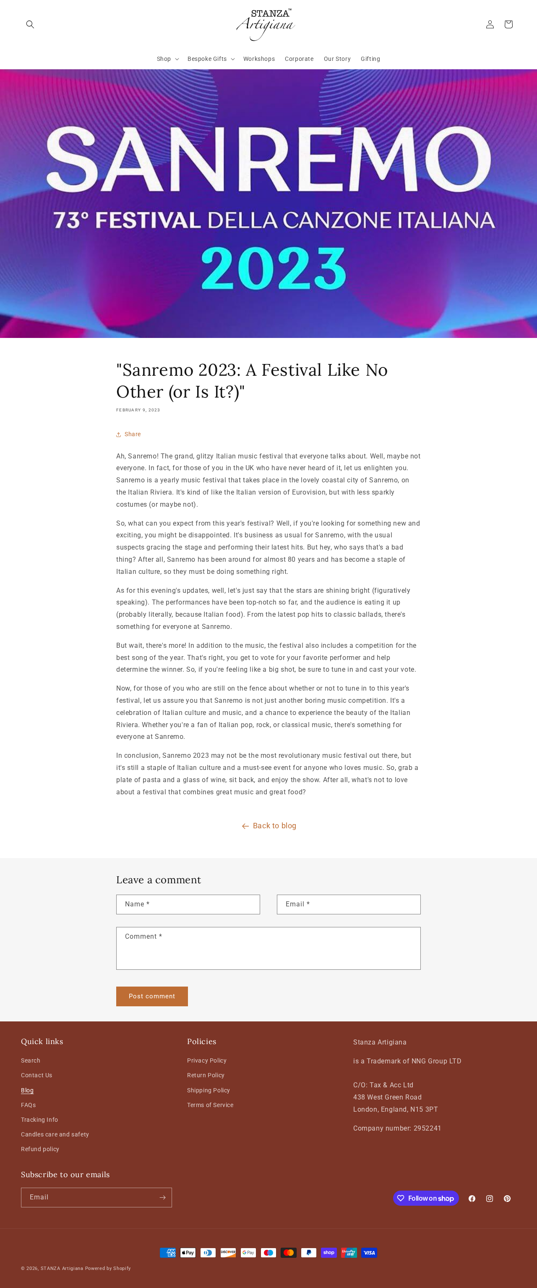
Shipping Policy (208, 1090)
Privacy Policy (207, 1061)
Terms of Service (210, 1105)
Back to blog (275, 825)
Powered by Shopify (108, 1268)
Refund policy (40, 1149)
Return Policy (206, 1075)
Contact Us (36, 1075)
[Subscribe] (162, 1197)
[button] (30, 24)
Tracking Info (39, 1119)
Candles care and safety (55, 1134)
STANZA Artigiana (62, 1268)
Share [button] (133, 434)
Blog (27, 1090)
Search (31, 1061)
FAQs (28, 1105)
